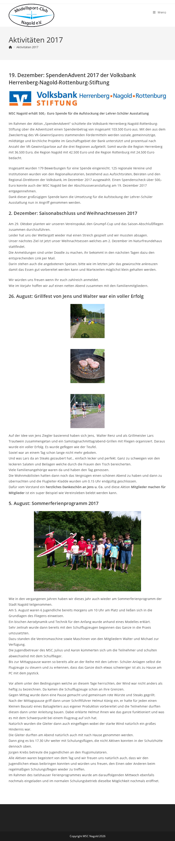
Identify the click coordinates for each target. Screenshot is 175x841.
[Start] (10, 47)
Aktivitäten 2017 (27, 47)
